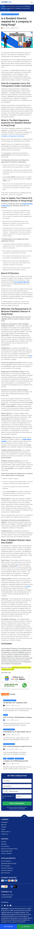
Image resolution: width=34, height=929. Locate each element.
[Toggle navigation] (31, 2)
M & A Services (5, 873)
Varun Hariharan (6, 28)
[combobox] (6, 791)
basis (30, 355)
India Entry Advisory (6, 870)
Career (3, 829)
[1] (17, 565)
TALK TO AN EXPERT (17, 803)
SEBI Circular (10, 758)
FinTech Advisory (6, 861)
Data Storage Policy (7, 851)
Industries (4, 844)
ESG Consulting (5, 865)
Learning (3, 6)
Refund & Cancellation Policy (9, 848)
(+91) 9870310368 (6, 897)
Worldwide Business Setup (8, 863)
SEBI (5, 758)
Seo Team (7, 720)
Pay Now (3, 841)
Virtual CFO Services (7, 868)
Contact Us (4, 834)
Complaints (4, 822)
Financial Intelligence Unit (10, 700)
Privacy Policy (5, 846)
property (28, 586)
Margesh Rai (8, 705)
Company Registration (9, 729)
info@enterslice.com (7, 894)
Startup (5, 714)
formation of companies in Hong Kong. (13, 136)
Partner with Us (5, 831)
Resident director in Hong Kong (14, 6)
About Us (3, 824)
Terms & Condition (6, 853)
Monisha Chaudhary (9, 749)
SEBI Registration (19, 758)
